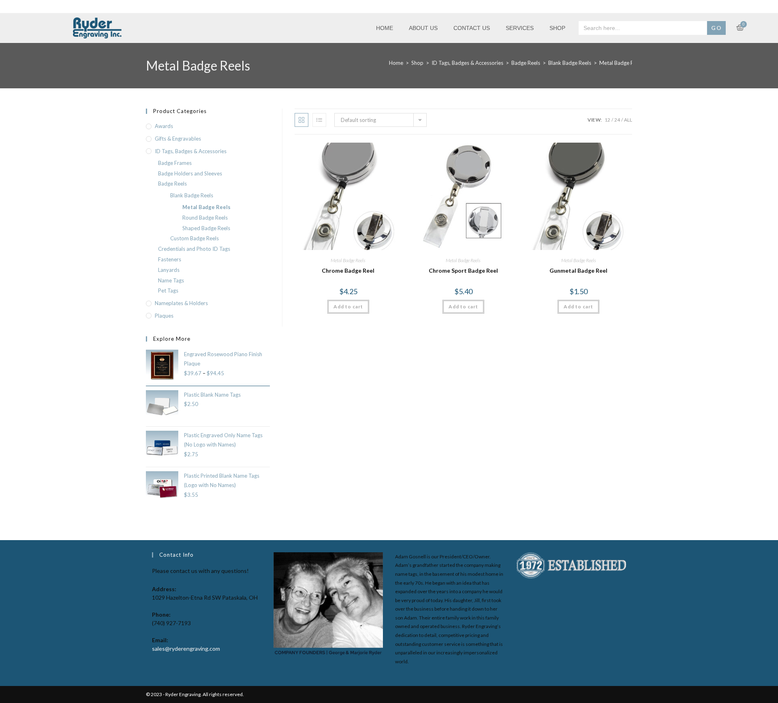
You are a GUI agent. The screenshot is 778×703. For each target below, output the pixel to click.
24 (617, 120)
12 (607, 120)
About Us (423, 28)
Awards (164, 126)
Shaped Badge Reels (206, 228)
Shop (557, 28)
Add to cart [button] (348, 306)
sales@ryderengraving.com (186, 648)
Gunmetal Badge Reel (578, 270)
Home (384, 28)
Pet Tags (168, 290)
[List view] (319, 120)
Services (520, 28)
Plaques (164, 315)
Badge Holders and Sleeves (190, 173)
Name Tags (171, 280)
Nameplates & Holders (181, 303)
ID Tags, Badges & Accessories (467, 63)
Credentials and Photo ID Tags (194, 249)
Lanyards (169, 270)
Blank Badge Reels (569, 63)
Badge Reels (525, 63)
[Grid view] (301, 120)
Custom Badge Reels (194, 238)
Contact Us (471, 28)
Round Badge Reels (205, 217)
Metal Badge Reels (348, 260)
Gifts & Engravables (178, 138)
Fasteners (169, 259)
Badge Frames (175, 163)
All (628, 120)
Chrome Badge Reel (348, 270)
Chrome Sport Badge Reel (463, 270)
